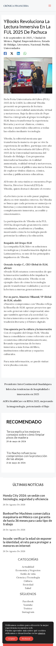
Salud (28, 588)
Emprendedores (31, 41)
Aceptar (11, 639)
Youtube (28, 604)
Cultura (28, 580)
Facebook (28, 601)
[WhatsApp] (24, 53)
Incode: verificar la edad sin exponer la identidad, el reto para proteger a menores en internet (27, 542)
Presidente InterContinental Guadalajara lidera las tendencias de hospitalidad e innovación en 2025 (28, 385)
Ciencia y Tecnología (28, 577)
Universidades (12, 48)
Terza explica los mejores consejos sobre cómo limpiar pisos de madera (25, 434)
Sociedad (28, 584)
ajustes (41, 633)
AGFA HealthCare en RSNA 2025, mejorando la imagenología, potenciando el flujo (28, 402)
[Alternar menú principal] (49, 5)
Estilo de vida (28, 573)
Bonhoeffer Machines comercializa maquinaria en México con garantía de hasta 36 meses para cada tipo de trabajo (27, 519)
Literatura (23, 44)
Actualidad (28, 566)
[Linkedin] (18, 53)
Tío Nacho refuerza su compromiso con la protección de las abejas (26, 456)
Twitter (28, 608)
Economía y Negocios (28, 570)
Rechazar (26, 639)
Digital (17, 41)
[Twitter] (11, 53)
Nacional (35, 44)
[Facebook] (5, 53)
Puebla (45, 44)
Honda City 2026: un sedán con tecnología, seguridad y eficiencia (25, 497)
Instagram (28, 612)
